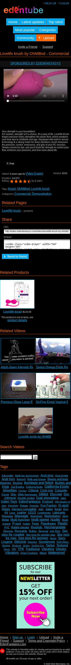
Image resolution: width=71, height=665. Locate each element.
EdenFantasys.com (13, 644)
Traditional (33, 549)
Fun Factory (49, 505)
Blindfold (17, 483)
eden (63, 498)
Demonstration (41, 193)
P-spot (16, 523)
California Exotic (34, 487)
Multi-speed (40, 520)
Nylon (65, 520)
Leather (21, 512)
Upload (44, 637)
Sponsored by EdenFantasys (35, 63)
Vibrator (61, 549)
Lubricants (58, 512)
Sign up (50, 3)
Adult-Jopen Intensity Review (20, 367)
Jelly (41, 509)
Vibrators (12, 553)
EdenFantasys (30, 502)
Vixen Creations (29, 553)
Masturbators (52, 516)
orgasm (6, 523)
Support (47, 46)
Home (4, 637)
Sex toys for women (33, 538)
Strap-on (16, 545)
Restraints (21, 531)
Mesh (65, 516)
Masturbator (36, 516)
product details (17, 320)
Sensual (43, 531)
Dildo (13, 494)
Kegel (12, 188)
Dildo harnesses (27, 494)
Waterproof (56, 553)
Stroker (26, 546)
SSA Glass (63, 542)
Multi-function (20, 520)
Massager (22, 516)
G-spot (63, 505)
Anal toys (8, 479)
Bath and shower (36, 479)
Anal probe (61, 475)
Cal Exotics (17, 486)
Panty (35, 523)
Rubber (33, 531)
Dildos (43, 494)
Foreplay (34, 505)
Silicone (20, 542)
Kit (6, 512)
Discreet (56, 494)
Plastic (63, 523)
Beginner (5, 482)
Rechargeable (55, 527)
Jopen (49, 509)
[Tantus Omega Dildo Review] (53, 351)
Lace (12, 512)
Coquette (61, 490)
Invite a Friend (27, 46)
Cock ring (46, 490)
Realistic (37, 527)
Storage (6, 545)
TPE (14, 549)
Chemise (23, 491)
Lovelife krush (40, 188)
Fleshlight (13, 505)
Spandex (32, 542)
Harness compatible (24, 509)
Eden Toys (9, 502)
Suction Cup (37, 545)
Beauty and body (58, 479)
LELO (32, 512)
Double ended (26, 498)
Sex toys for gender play (40, 534)
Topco (7, 549)
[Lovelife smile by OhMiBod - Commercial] (36, 420)
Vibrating (47, 549)
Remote (8, 531)
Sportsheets (47, 541)
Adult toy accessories (27, 475)
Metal (5, 519)
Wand (43, 552)
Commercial (22, 193)
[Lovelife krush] (17, 294)
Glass (6, 509)
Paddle (26, 523)
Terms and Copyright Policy (46, 640)
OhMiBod (23, 188)
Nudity (55, 520)
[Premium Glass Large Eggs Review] (18, 386)
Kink (65, 509)
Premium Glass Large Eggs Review (25, 402)
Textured (62, 545)
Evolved (47, 501)
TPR (21, 549)
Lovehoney (44, 512)
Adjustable (7, 475)
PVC (6, 527)
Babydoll (21, 479)
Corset (5, 494)
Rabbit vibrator (20, 527)
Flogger (24, 505)
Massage (7, 516)
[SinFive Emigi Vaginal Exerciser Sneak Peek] (53, 386)
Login (64, 3)
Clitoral (33, 490)
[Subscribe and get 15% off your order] (36, 627)
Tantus (50, 545)
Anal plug (47, 475)
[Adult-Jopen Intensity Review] (18, 351)
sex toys (55, 531)
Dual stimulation (47, 498)
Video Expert (34, 173)
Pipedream (48, 523)
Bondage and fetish (38, 483)
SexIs (53, 538)
